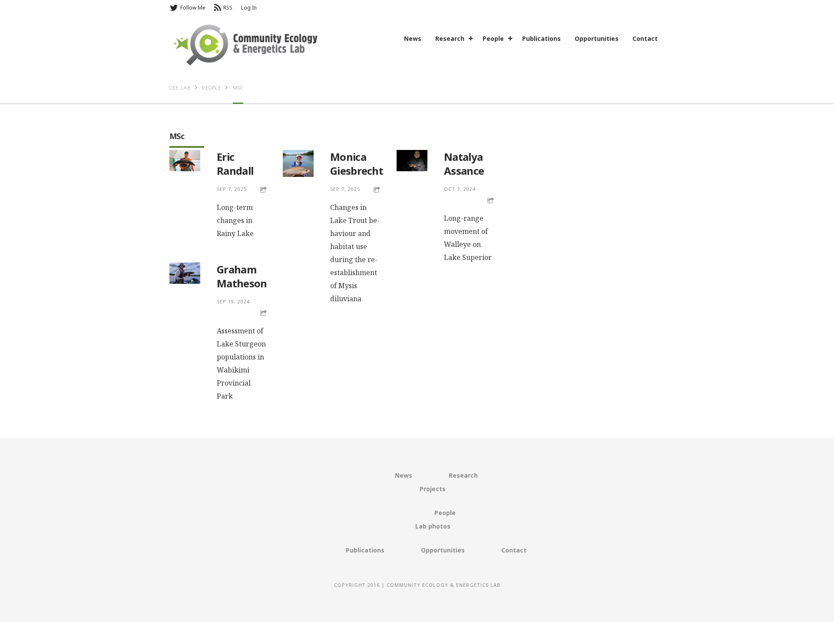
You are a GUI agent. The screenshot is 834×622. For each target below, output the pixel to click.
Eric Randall (235, 164)
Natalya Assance (464, 164)
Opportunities (597, 38)
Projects (433, 489)
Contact (645, 38)
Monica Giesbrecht (356, 164)
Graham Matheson (242, 276)
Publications (541, 38)
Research (449, 38)
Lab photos (432, 526)
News (412, 38)
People (493, 38)
